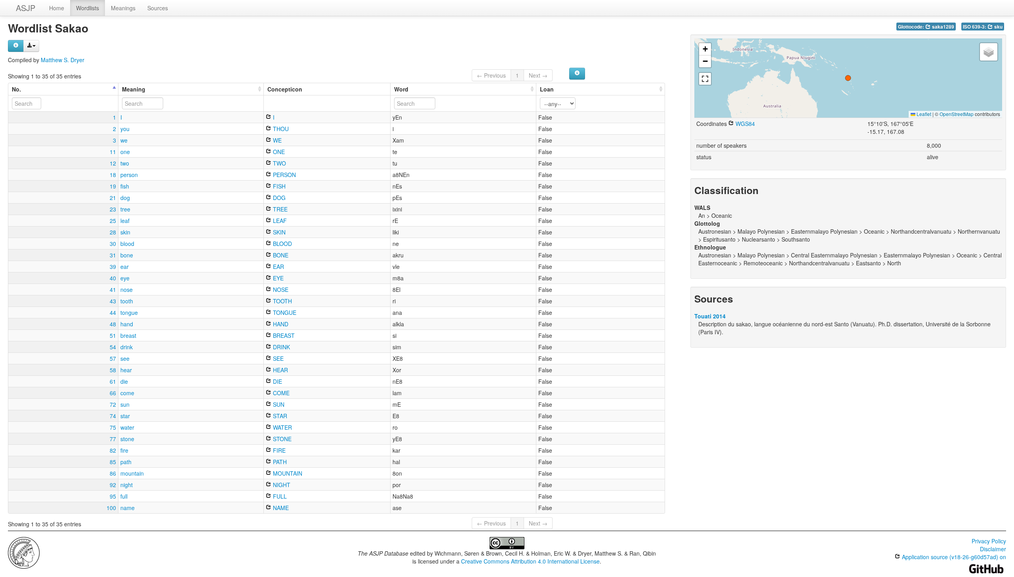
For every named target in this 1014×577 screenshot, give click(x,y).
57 (113, 358)
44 (113, 312)
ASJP (25, 7)
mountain (132, 473)
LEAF (279, 221)
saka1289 (942, 26)
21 (113, 198)
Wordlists (87, 8)
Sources (157, 8)
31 (113, 255)
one (125, 152)
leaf (125, 221)
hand (126, 324)
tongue (129, 312)
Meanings (123, 8)
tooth (126, 301)
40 (113, 278)
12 (113, 163)
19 (113, 186)
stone (127, 439)
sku (998, 26)
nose (126, 289)
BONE (279, 255)
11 (113, 152)
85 (113, 462)
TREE (279, 209)
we (124, 140)
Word (401, 89)
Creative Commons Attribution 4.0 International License (530, 561)
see (125, 358)
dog (125, 198)
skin (125, 232)
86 (113, 473)
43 (113, 301)
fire (124, 450)
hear (126, 370)
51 (113, 335)
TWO (278, 163)
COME (280, 393)
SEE (277, 358)
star (125, 416)
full (124, 496)
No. (16, 89)
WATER (281, 427)
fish (124, 186)
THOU (280, 129)
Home (56, 8)
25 (113, 221)
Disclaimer (993, 549)
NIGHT (280, 485)
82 (113, 450)
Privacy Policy (989, 541)
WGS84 (744, 124)
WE (276, 140)
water (127, 427)
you (125, 129)
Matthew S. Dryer (62, 60)
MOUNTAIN (286, 473)
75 (113, 427)
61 (113, 381)
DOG (278, 198)
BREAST (283, 335)
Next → (538, 75)
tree (125, 209)
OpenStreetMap (957, 113)
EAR (277, 266)
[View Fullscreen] (705, 79)
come (127, 393)
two (124, 163)
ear (124, 266)
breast (128, 335)
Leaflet (923, 113)
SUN (277, 404)
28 (113, 232)
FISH (278, 186)
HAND (279, 324)
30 (113, 244)
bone (126, 255)
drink (126, 347)
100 (111, 508)
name (127, 508)
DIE (276, 381)
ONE (278, 152)
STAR (279, 416)
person (129, 175)
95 (113, 496)
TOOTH (281, 301)
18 (113, 175)
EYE (277, 278)
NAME (280, 508)
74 (113, 416)
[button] (848, 78)
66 (113, 393)
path (126, 462)
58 (113, 370)
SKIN (278, 232)
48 (113, 324)
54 (113, 347)
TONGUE (283, 312)
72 (113, 404)
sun (125, 404)
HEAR (279, 370)
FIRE (278, 450)
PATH (279, 462)
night (126, 485)
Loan (547, 89)
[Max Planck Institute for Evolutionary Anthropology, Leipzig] (24, 552)
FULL (279, 496)
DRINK (280, 347)
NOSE (279, 289)
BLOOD (281, 244)
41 (113, 289)
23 (113, 209)
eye (125, 278)
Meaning (133, 89)
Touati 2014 (710, 316)
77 (113, 439)
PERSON (283, 175)
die (124, 381)
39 (113, 266)
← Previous (491, 75)
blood (127, 244)
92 (113, 485)
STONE (281, 439)
